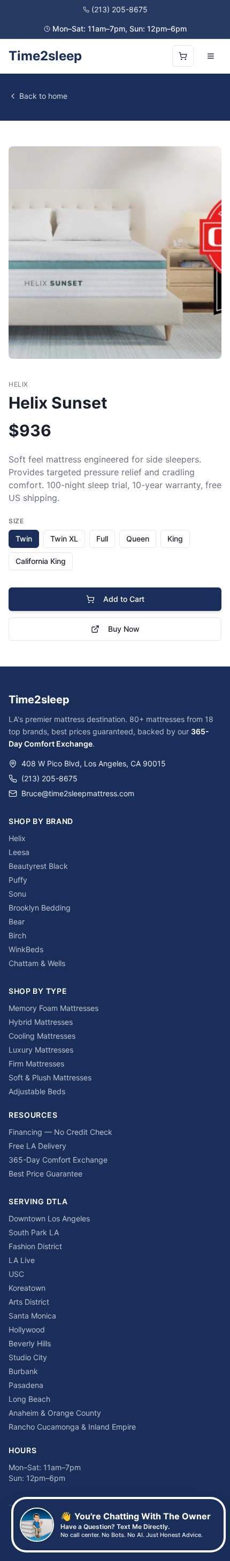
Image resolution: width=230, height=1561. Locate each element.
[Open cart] (183, 56)
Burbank (23, 1371)
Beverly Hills (30, 1343)
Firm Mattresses (36, 1063)
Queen (137, 538)
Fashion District (35, 1246)
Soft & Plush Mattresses (50, 1077)
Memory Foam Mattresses (53, 1008)
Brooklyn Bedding (40, 907)
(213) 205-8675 (119, 9)
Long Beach (29, 1398)
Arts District (29, 1301)
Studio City (28, 1357)
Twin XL (64, 538)
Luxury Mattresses (41, 1049)
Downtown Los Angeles (49, 1218)
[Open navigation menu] (210, 56)
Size (16, 521)
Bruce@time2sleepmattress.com (77, 793)
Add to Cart (123, 598)
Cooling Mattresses (42, 1035)
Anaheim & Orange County (55, 1412)
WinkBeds (26, 949)
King (175, 538)
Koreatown (27, 1287)
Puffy (18, 879)
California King (41, 561)
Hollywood (27, 1329)
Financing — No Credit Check (60, 1131)
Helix (17, 838)
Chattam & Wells (37, 963)
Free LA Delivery (37, 1145)
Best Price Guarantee (45, 1173)
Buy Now (124, 628)
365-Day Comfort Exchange (58, 1159)
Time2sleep (45, 56)
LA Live (22, 1260)
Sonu (17, 893)
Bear (17, 921)
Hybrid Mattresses (41, 1021)
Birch (17, 935)
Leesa (19, 852)
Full (102, 538)
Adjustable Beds (37, 1091)
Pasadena (26, 1385)
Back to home (43, 95)
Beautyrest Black (38, 865)
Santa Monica (32, 1315)
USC (16, 1273)
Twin (24, 538)
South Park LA (34, 1232)
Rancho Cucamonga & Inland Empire (72, 1426)
